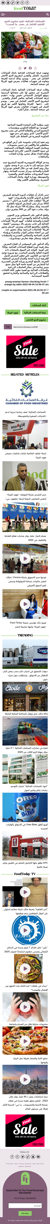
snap (8, 3)
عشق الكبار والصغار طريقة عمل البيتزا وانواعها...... (30, 1060)
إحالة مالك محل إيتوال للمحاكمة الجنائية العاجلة (26, 713)
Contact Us (28, 1166)
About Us (21, 1166)
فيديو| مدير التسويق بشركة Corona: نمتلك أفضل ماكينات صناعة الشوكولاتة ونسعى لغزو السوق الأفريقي (26, 581)
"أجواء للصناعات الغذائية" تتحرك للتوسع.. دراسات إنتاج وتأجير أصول (29, 788)
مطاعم (34, 1163)
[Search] (47, 14)
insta (22, 3)
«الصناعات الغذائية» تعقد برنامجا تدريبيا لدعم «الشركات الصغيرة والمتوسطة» (25, 414)
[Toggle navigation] (3, 14)
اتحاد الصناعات (39, 305)
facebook (27, 3)
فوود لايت (21, 1163)
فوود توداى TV (9, 1163)
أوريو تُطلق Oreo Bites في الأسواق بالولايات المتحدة (27, 826)
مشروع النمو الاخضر (36, 319)
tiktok (13, 3)
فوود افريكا (12, 312)
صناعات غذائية (40, 1163)
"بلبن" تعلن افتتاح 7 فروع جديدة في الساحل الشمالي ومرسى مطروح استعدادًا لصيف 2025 (26, 949)
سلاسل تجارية (28, 1163)
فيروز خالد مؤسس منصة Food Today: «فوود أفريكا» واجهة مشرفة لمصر (27, 624)
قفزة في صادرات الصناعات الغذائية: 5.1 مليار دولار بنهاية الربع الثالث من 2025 (27, 750)
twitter (18, 3)
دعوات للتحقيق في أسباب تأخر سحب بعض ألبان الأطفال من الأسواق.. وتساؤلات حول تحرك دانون (25, 675)
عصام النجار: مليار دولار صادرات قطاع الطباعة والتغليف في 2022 (25, 537)
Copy (8, 327)
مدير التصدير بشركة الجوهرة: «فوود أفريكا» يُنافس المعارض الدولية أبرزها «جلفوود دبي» (25, 496)
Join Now (25, 1213)
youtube (3, 3)
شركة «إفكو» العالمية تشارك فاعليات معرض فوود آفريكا (25, 455)
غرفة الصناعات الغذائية (35, 312)
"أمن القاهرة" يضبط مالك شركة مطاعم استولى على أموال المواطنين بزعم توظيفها (25, 911)
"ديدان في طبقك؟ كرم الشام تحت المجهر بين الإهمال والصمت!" (26, 987)
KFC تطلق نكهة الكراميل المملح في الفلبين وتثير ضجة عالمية (25, 864)
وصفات (16, 1163)
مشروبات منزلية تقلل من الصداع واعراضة (28, 1024)
